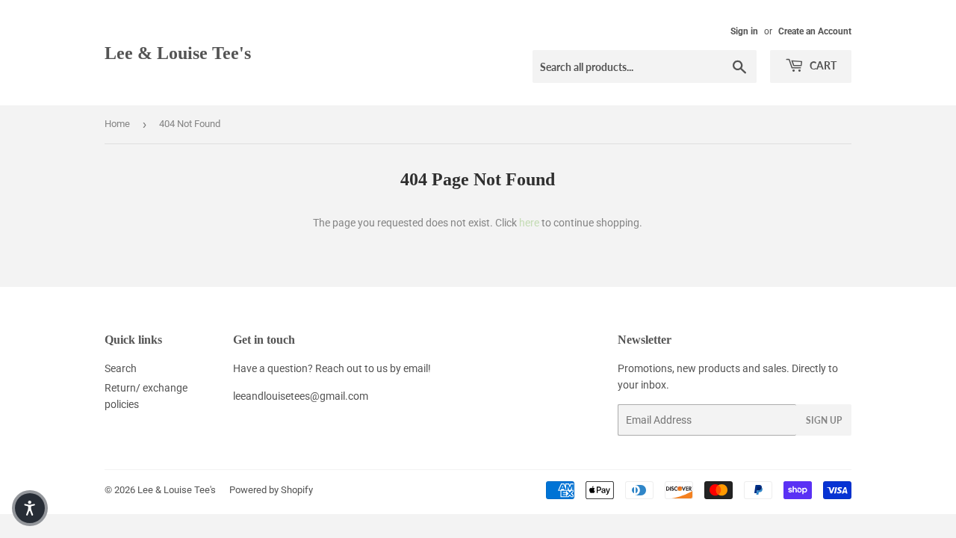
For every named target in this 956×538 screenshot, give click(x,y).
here (529, 223)
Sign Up (824, 420)
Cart (821, 65)
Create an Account (814, 31)
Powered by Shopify (271, 489)
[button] (30, 508)
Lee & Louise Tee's (178, 53)
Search (121, 368)
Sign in (744, 31)
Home (117, 123)
